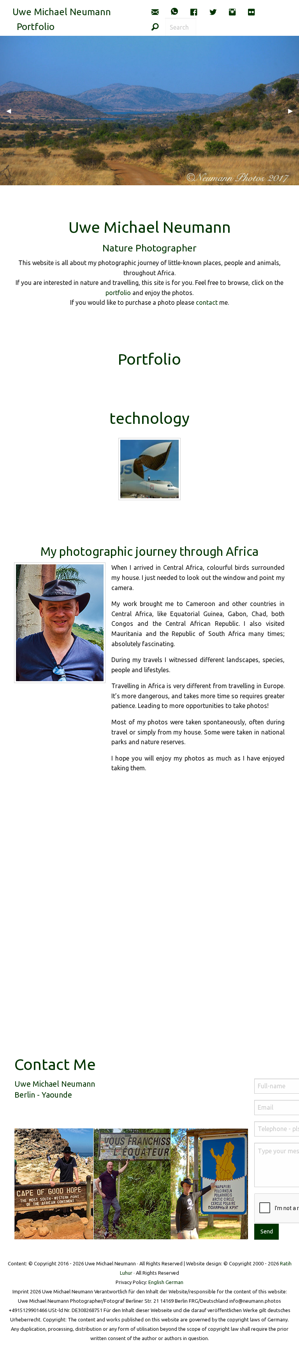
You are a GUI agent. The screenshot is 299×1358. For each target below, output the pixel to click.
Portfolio (36, 26)
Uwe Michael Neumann (61, 12)
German (174, 1282)
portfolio (118, 292)
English (156, 1282)
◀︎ (11, 110)
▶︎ (293, 110)
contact (207, 302)
